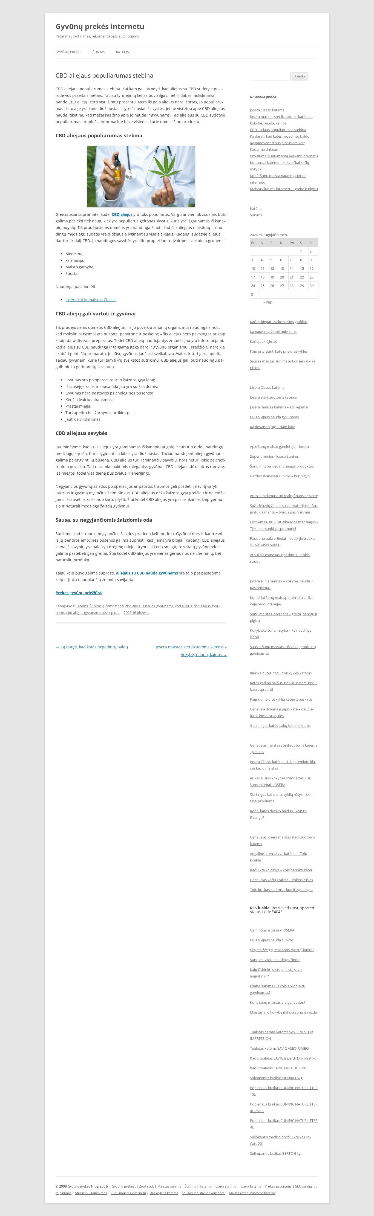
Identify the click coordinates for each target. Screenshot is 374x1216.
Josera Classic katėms (267, 110)
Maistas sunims (169, 1186)
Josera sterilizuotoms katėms (273, 397)
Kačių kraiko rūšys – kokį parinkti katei (281, 869)
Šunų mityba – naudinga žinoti (275, 959)
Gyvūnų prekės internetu (100, 26)
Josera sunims (225, 1186)
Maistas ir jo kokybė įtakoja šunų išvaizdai (284, 1012)
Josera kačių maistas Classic (90, 299)
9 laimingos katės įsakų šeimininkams (280, 725)
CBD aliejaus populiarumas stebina (278, 129)
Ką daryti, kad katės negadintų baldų (92, 646)
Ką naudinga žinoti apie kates (273, 331)
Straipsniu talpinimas (91, 1193)
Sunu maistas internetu (128, 1193)
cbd (121, 605)
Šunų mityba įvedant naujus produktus (282, 466)
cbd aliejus (183, 605)
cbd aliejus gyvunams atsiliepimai (93, 612)
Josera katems (250, 1186)
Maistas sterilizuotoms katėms (252, 1193)
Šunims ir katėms (198, 1186)
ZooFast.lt (146, 1186)
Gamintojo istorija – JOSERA (272, 930)
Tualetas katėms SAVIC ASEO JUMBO (279, 1048)
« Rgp (267, 302)
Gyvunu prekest (124, 1186)
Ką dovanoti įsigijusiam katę (272, 426)
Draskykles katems (163, 1193)
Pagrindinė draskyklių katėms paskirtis (281, 699)
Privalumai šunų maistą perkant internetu (284, 155)
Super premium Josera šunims (274, 456)
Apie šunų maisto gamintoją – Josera (279, 446)
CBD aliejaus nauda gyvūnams (274, 416)
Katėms (122, 52)
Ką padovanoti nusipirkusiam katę (278, 142)
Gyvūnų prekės (69, 52)
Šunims (99, 52)
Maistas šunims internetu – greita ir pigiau (284, 188)
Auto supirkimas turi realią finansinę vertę (284, 495)
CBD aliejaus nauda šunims (272, 940)
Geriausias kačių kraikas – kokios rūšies (281, 879)
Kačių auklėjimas (263, 341)
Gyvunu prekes (79, 1186)
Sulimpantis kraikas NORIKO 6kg (276, 1077)
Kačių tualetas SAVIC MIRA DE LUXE (278, 1068)
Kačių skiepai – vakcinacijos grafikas (278, 321)
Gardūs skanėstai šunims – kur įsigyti (280, 476)
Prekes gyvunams (278, 1186)
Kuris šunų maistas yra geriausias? (277, 1002)
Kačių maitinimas (264, 149)
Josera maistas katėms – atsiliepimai (279, 407)
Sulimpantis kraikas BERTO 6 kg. (275, 1153)
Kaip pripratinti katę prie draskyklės (278, 351)
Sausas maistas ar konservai (203, 1193)
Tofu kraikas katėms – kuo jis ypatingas (281, 889)
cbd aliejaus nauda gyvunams (149, 605)
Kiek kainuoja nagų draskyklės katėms (281, 673)
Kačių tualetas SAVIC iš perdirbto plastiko (283, 1058)
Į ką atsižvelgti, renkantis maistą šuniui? (282, 949)
